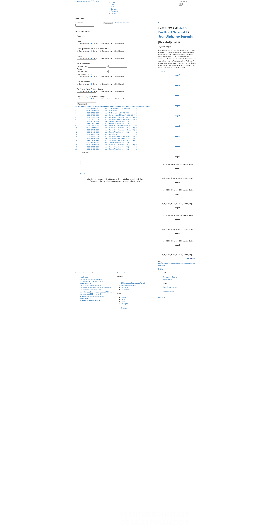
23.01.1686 (95, 145)
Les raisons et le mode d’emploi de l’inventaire (95, 288)
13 (76, 134)
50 (80, 172)
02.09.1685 (95, 117)
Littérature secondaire (128, 285)
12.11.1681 (95, 109)
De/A (107, 106)
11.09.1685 (95, 121)
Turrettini (187, 36)
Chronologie (125, 289)
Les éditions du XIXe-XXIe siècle (90, 294)
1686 (88, 140)
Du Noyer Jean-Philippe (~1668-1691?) (122, 115)
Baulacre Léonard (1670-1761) (119, 113)
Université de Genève (170, 277)
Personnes (114, 11)
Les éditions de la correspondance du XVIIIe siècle (97, 292)
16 (76, 140)
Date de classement (98, 106)
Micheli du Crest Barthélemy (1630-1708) (122, 126)
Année (88, 106)
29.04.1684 (95, 111)
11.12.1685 (95, 132)
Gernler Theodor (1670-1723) (119, 121)
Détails (160, 269)
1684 (88, 111)
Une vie (123, 281)
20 (76, 149)
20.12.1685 (95, 136)
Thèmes (113, 13)
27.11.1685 (95, 128)
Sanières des (113, 111)
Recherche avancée (122, 23)
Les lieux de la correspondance (90, 285)
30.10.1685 (95, 126)
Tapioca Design (168, 279)
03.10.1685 (95, 123)
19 (76, 147)
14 (76, 136)
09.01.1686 (95, 140)
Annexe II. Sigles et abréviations (90, 300)
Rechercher (79, 23)
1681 (88, 109)
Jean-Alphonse (169, 36)
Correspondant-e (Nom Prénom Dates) (122, 106)
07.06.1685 (95, 113)
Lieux (112, 5)
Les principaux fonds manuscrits (90, 290)
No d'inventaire (80, 106)
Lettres (113, 2)
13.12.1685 (95, 134)
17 (76, 143)
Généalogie (125, 287)
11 (76, 130)
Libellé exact (119, 43)
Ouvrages (114, 9)
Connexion (162, 297)
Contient (96, 43)
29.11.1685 (95, 130)
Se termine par (107, 43)
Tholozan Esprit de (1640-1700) (119, 109)
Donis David (113, 134)
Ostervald (180, 32)
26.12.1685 (95, 138)
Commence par (84, 43)
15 (76, 138)
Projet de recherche (122, 273)
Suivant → (83, 174)
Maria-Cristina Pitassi (170, 287)
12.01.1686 (95, 143)
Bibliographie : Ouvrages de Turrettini (133, 283)
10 (76, 128)
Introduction (84, 277)
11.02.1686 (95, 149)
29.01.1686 (95, 147)
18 (76, 145)
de (106, 109)
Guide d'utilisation (168, 291)
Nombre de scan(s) (143, 106)
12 (76, 132)
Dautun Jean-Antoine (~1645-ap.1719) (122, 117)
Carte (113, 7)
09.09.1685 (95, 119)
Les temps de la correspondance (91, 279)
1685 (88, 113)
